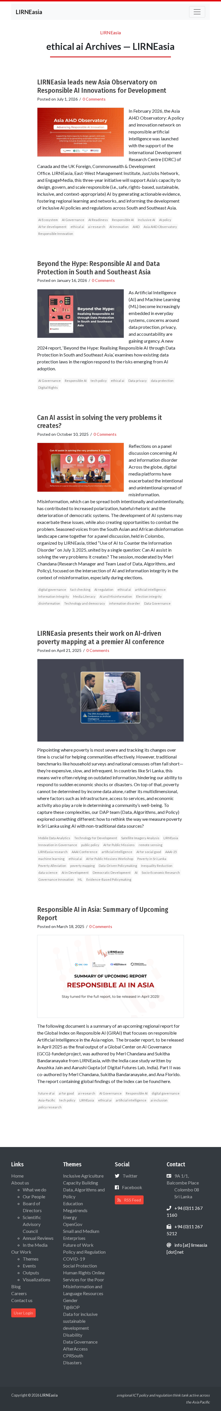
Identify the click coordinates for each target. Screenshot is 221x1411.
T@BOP (71, 1307)
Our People (34, 1196)
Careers (19, 1293)
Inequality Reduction (156, 865)
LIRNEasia (170, 838)
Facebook (132, 1187)
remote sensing (150, 845)
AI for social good (148, 852)
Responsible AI (123, 220)
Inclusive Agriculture (83, 1175)
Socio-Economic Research (161, 872)
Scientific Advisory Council (32, 1224)
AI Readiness (98, 220)
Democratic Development (112, 872)
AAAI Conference (85, 852)
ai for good (66, 1093)
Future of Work (78, 1245)
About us (20, 1182)
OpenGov (72, 1224)
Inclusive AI (146, 220)
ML (80, 879)
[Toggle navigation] (197, 12)
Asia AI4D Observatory (160, 227)
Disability (72, 1335)
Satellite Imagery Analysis (140, 838)
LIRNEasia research (53, 852)
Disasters (72, 1362)
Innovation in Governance (57, 845)
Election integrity (149, 596)
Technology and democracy (84, 603)
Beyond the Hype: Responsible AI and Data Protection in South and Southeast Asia (98, 268)
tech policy (99, 380)
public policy (90, 845)
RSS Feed (132, 1199)
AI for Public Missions (119, 845)
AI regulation (103, 589)
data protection (162, 380)
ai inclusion (158, 1100)
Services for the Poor (83, 1279)
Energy (70, 1217)
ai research (96, 227)
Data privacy (137, 380)
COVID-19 (74, 1258)
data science (48, 872)
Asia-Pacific (46, 1100)
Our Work (21, 1252)
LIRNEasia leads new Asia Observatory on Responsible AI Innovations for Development (101, 86)
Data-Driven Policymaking (118, 865)
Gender (70, 1300)
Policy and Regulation (84, 1252)
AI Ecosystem (48, 220)
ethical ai (77, 227)
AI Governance (73, 220)
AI (136, 872)
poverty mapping (82, 865)
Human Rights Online (84, 1272)
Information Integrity (53, 596)
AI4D (136, 227)
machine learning (51, 859)
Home (17, 1175)
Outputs (31, 1272)
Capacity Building (80, 1182)
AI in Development (75, 872)
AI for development (52, 227)
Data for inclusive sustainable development (80, 1321)
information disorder (124, 603)
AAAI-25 (171, 852)
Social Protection (80, 1265)
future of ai (46, 1093)
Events (29, 1265)
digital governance (52, 589)
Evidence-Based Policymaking (108, 879)
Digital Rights (48, 387)
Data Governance (157, 603)
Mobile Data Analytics (54, 838)
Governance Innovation (56, 879)
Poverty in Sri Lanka (151, 859)
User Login (23, 1312)
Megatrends (75, 1210)
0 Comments (94, 99)
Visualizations (36, 1279)
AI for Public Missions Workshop (109, 859)
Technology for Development (95, 838)
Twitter (130, 1175)
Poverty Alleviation (52, 865)
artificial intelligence (150, 589)
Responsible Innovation (55, 233)
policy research (50, 1107)
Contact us (22, 1300)
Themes (31, 1258)
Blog (16, 1286)
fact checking (80, 589)
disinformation (49, 603)
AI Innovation (119, 227)
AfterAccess (75, 1348)
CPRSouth (73, 1355)
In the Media (35, 1245)
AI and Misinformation (116, 596)
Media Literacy (84, 596)
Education (73, 1203)
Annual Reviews (38, 1238)
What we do (34, 1189)
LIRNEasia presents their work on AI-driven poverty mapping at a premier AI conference (100, 637)
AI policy (165, 220)
